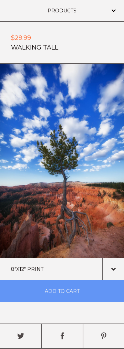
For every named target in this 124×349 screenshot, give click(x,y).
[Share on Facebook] (62, 336)
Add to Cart (62, 291)
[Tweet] (20, 336)
